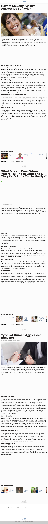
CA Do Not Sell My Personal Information (31, 514)
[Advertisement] (24, 55)
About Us (18, 509)
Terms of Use (27, 509)
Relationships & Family (9, 512)
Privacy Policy (27, 512)
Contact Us (19, 514)
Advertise (18, 512)
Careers (26, 507)
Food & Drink (7, 509)
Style (6, 514)
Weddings (18, 507)
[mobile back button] (2, 2)
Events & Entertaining (9, 507)
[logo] (24, 1)
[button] (2, 2)
